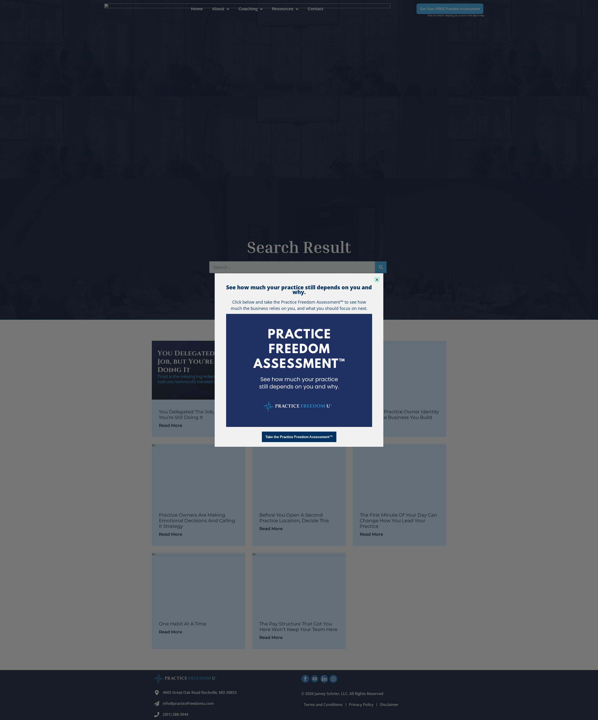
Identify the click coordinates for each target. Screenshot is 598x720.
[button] (377, 279)
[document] (299, 360)
